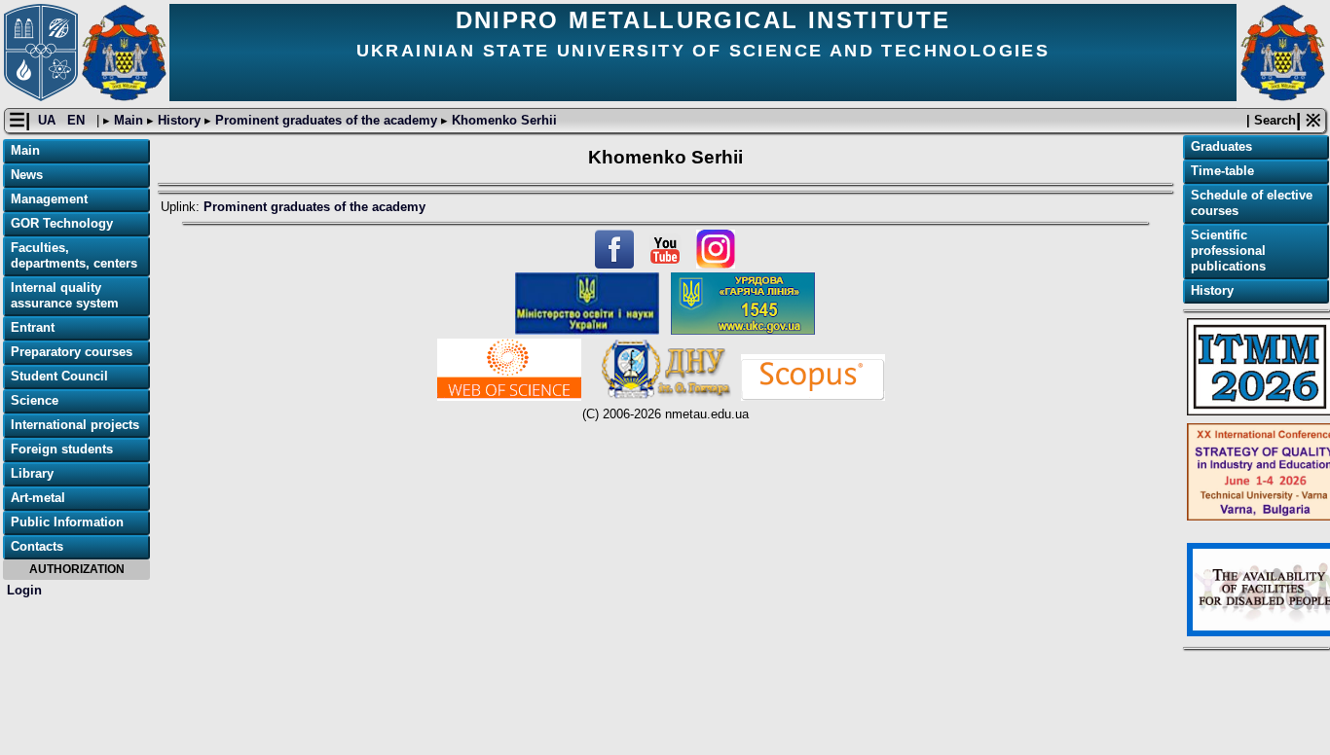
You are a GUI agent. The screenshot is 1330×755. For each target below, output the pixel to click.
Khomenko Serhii (502, 120)
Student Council (59, 376)
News (27, 174)
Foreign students (62, 449)
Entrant (33, 327)
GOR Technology (62, 223)
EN (78, 120)
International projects (75, 424)
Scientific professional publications (1228, 250)
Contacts (37, 546)
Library (32, 473)
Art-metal (38, 497)
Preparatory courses (71, 351)
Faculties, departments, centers (74, 255)
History (179, 120)
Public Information (67, 522)
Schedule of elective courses (1251, 203)
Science (34, 400)
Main (128, 120)
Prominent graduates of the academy (326, 120)
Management (49, 199)
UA (48, 120)
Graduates (1221, 146)
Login (24, 590)
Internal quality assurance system (65, 295)
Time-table (1222, 170)
